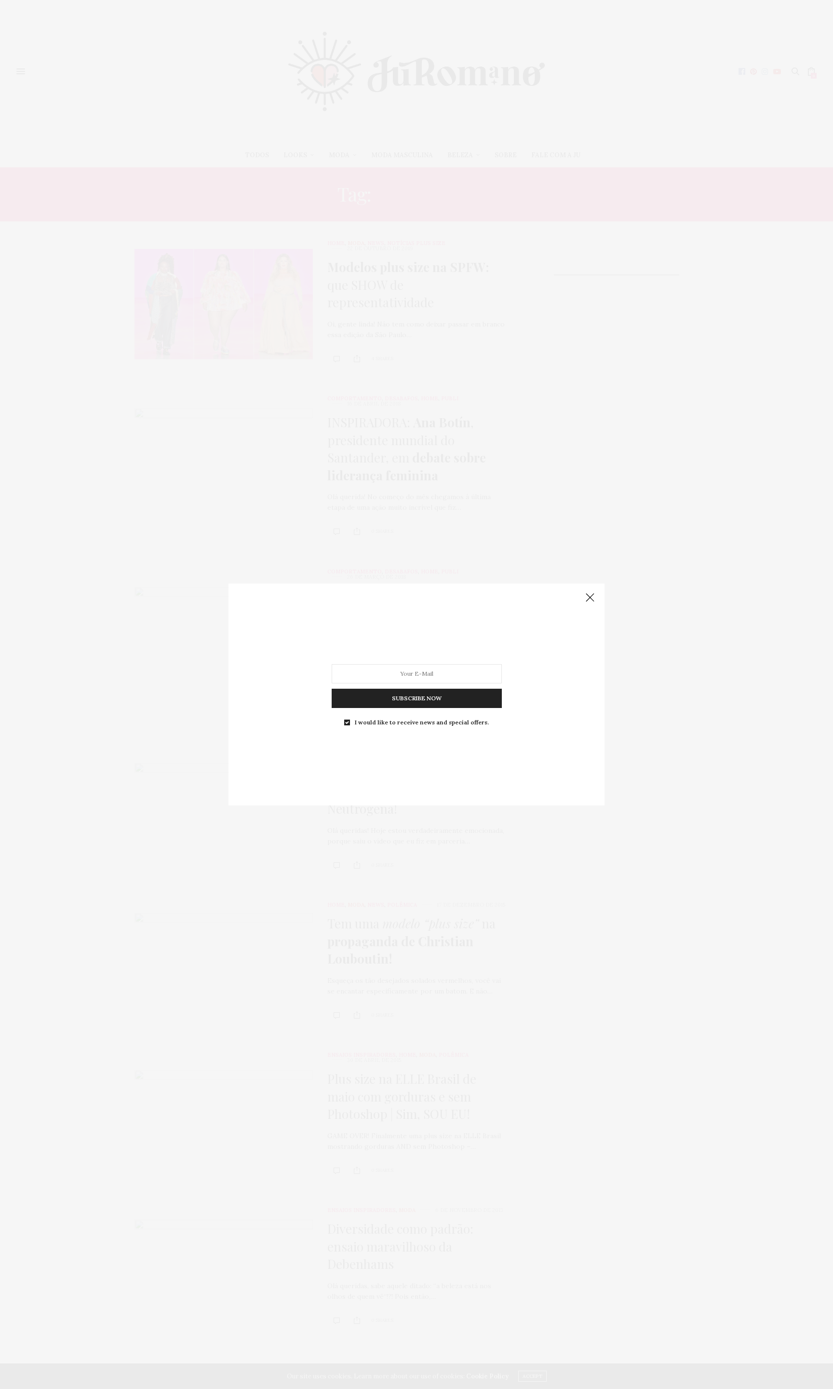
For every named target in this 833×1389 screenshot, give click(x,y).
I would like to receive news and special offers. (422, 722)
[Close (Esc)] (590, 598)
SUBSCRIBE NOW (417, 698)
